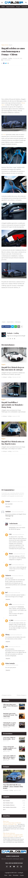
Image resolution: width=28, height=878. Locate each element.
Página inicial (4, 45)
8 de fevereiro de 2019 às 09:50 (17, 511)
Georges (7, 501)
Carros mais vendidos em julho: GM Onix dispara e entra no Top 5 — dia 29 (9, 757)
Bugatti (10, 45)
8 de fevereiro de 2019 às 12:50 (18, 564)
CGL (10, 534)
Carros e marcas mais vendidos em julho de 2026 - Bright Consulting (10, 748)
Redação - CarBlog (13, 333)
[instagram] (8, 338)
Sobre (10, 875)
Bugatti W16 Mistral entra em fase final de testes (12, 442)
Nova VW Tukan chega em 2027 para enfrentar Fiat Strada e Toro (12, 823)
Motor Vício (6, 821)
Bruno (11, 553)
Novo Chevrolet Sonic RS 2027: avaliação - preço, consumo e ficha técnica (13, 786)
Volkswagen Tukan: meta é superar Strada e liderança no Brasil (10, 706)
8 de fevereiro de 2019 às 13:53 (14, 646)
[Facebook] (3, 63)
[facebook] (10, 338)
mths (10, 604)
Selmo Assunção (10, 663)
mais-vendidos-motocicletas (14, 807)
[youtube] (14, 338)
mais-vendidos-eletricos (14, 805)
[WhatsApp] (15, 326)
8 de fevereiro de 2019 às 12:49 (14, 592)
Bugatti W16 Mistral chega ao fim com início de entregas (12, 368)
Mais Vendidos (10, 6)
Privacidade (15, 875)
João (6, 646)
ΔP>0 (14, 809)
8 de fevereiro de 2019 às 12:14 (18, 534)
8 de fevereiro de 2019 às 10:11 (17, 575)
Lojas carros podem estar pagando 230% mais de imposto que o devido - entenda (13, 835)
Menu (2, 2)
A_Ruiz (11, 620)
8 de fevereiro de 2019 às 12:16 (19, 553)
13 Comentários (6, 60)
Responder (8, 506)
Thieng (7, 634)
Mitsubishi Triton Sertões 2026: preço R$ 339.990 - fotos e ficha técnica (10, 715)
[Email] (8, 63)
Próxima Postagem (21, 695)
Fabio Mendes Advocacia (9, 833)
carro (4, 134)
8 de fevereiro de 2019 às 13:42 (16, 634)
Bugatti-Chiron (10, 321)
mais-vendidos (14, 800)
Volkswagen (17, 321)
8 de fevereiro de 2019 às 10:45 (15, 525)
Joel (10, 564)
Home (3, 6)
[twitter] (12, 338)
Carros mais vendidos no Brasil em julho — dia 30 (9, 738)
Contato (22, 875)
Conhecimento (13, 523)
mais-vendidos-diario (14, 803)
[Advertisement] (14, 25)
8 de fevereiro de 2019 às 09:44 (17, 501)
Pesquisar (26, 2)
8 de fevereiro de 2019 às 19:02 (18, 604)
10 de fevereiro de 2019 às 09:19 (12, 665)
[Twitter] (6, 63)
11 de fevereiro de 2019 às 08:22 (20, 620)
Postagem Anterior (6, 695)
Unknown (8, 575)
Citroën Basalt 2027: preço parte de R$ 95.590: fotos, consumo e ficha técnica (9, 724)
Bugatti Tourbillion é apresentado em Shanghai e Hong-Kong (12, 404)
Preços (18, 6)
